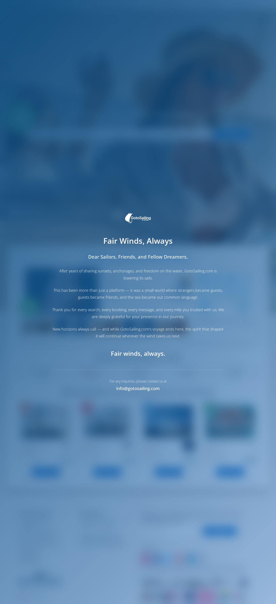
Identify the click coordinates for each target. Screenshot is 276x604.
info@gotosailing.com (138, 388)
